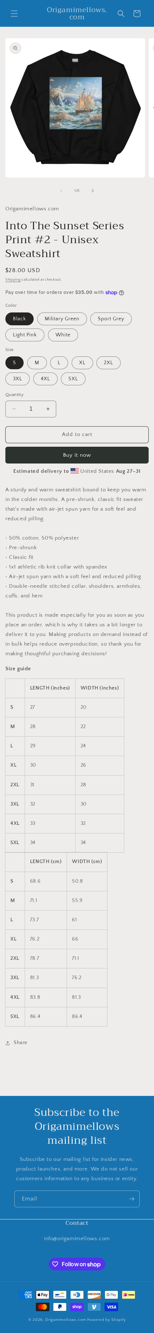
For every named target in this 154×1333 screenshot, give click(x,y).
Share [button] (20, 1043)
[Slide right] (93, 191)
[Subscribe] (131, 1199)
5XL (73, 379)
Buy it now (77, 455)
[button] (14, 13)
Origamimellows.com (65, 1320)
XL (82, 363)
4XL (45, 379)
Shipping (13, 280)
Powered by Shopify (106, 1320)
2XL (108, 363)
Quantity (14, 394)
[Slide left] (61, 191)
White (63, 335)
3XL (17, 379)
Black (19, 319)
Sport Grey (111, 319)
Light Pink (25, 335)
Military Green (62, 319)
